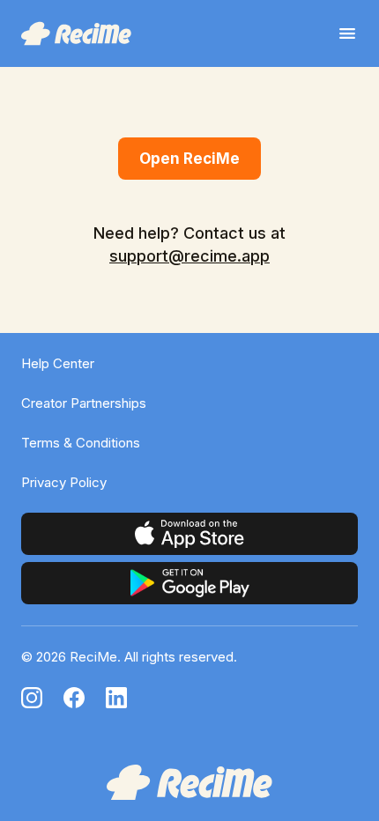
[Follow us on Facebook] (74, 697)
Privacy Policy (64, 482)
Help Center (57, 363)
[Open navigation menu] (347, 33)
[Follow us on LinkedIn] (116, 697)
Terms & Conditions (80, 442)
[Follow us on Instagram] (31, 697)
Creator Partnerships (83, 403)
